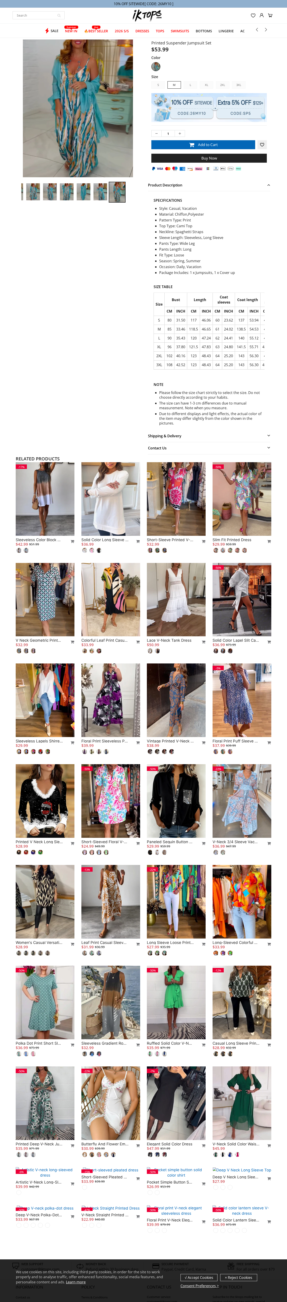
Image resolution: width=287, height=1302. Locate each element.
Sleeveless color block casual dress (39, 540)
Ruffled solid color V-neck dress (170, 1043)
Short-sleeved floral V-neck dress (104, 842)
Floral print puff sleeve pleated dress (236, 741)
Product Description (165, 185)
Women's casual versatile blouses (39, 942)
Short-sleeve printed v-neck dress (170, 540)
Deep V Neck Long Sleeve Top (236, 1245)
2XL (222, 85)
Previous (5, 196)
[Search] (59, 15)
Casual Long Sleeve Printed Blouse (236, 1043)
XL (206, 85)
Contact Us (157, 448)
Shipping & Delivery (164, 435)
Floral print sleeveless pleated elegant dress (104, 741)
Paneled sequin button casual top (170, 842)
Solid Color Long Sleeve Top (104, 540)
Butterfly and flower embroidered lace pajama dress (104, 1144)
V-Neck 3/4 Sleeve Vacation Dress (236, 842)
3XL (238, 85)
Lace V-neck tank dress (169, 640)
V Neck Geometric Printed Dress (39, 640)
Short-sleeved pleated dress (104, 1245)
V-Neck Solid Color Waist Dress (236, 1144)
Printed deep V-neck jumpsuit (39, 1144)
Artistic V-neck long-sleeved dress (39, 1245)
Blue (155, 66)
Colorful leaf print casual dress (104, 640)
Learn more (76, 1282)
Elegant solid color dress (169, 1144)
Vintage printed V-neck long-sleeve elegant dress (170, 741)
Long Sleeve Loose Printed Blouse (170, 942)
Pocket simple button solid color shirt (170, 1245)
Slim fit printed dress (232, 540)
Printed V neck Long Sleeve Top (39, 842)
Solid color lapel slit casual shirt (236, 640)
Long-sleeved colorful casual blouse (236, 942)
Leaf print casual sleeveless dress (104, 942)
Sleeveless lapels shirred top (39, 741)
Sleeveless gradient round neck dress (104, 1043)
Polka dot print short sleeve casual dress (39, 1043)
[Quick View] (70, 541)
